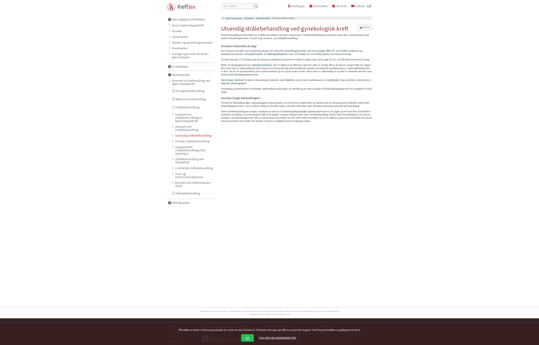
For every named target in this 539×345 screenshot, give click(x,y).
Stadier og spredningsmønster (192, 42)
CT (333, 50)
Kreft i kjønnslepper (234, 18)
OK (247, 338)
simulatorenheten (262, 64)
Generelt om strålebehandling (186, 128)
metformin (333, 79)
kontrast (239, 79)
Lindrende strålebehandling (194, 168)
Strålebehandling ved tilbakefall (189, 160)
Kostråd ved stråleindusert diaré (193, 184)
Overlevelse (179, 48)
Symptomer (180, 37)
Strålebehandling (263, 18)
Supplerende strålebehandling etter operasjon (190, 150)
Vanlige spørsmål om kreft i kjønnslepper (190, 55)
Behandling (249, 18)
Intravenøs (227, 79)
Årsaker (177, 31)
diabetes (290, 79)
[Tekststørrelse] (369, 6)
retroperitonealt (254, 53)
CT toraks (300, 53)
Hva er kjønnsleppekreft (188, 25)
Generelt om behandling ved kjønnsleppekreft (191, 82)
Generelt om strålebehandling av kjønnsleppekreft (188, 117)
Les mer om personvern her (277, 337)
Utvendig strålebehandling (193, 135)
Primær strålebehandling (192, 141)
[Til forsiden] (191, 6)
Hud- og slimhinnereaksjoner (189, 175)
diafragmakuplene (277, 53)
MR (328, 50)
